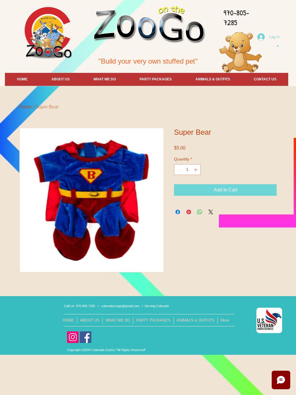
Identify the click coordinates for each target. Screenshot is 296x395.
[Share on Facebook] (177, 211)
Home (25, 106)
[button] (278, 46)
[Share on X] (210, 211)
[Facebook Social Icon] (85, 337)
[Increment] (196, 170)
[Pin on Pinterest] (188, 211)
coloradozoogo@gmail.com (120, 306)
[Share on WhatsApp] (199, 211)
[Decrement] (178, 170)
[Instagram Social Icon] (73, 337)
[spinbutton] (187, 170)
